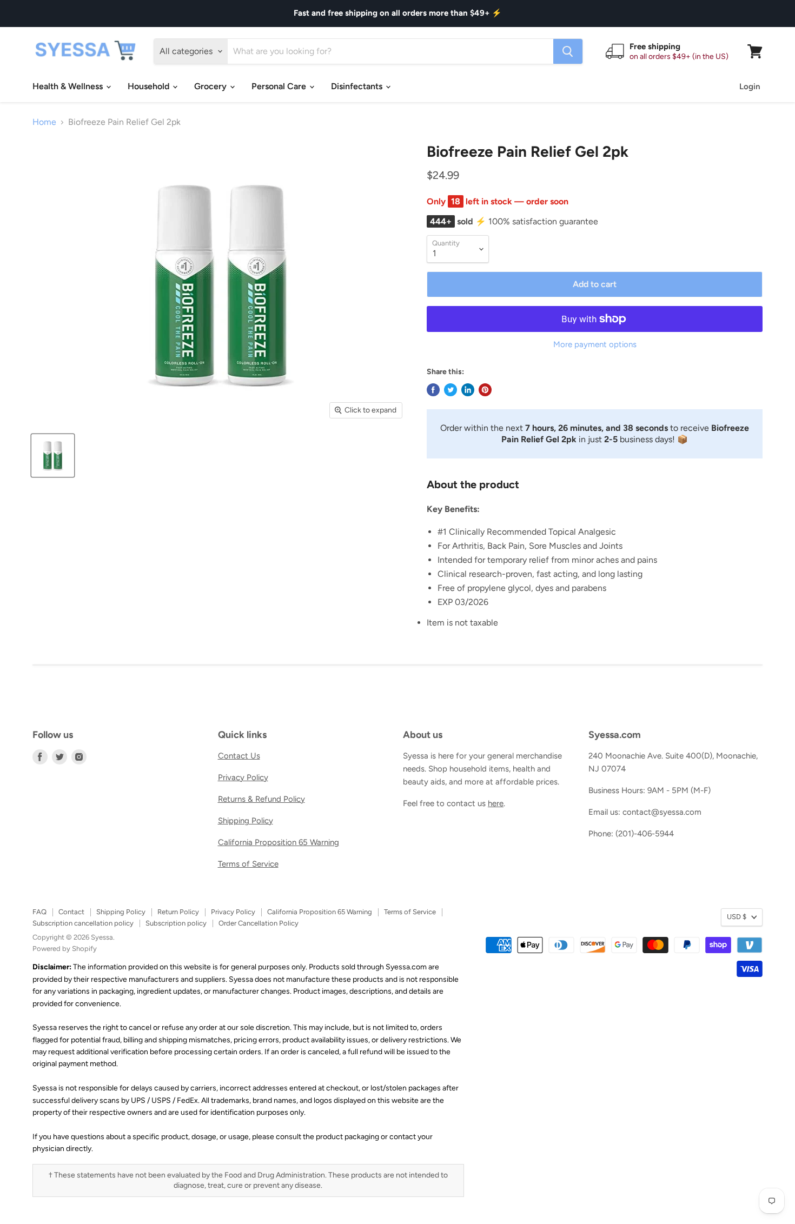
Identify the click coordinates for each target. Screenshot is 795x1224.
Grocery (211, 86)
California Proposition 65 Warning (278, 842)
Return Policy (178, 912)
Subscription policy (176, 923)
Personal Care (279, 86)
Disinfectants (358, 86)
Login (749, 86)
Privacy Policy (243, 777)
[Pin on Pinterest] (485, 389)
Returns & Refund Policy (261, 799)
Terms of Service (248, 864)
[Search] (567, 51)
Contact (71, 912)
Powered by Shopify (64, 948)
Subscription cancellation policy (83, 923)
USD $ (736, 917)
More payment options (595, 344)
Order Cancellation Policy (258, 923)
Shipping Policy (245, 821)
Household (149, 86)
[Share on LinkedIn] (467, 389)
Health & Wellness (68, 86)
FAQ (39, 912)
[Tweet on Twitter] (450, 389)
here (496, 803)
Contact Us (239, 756)
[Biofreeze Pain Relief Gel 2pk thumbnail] (52, 455)
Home (44, 122)
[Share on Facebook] (433, 389)
